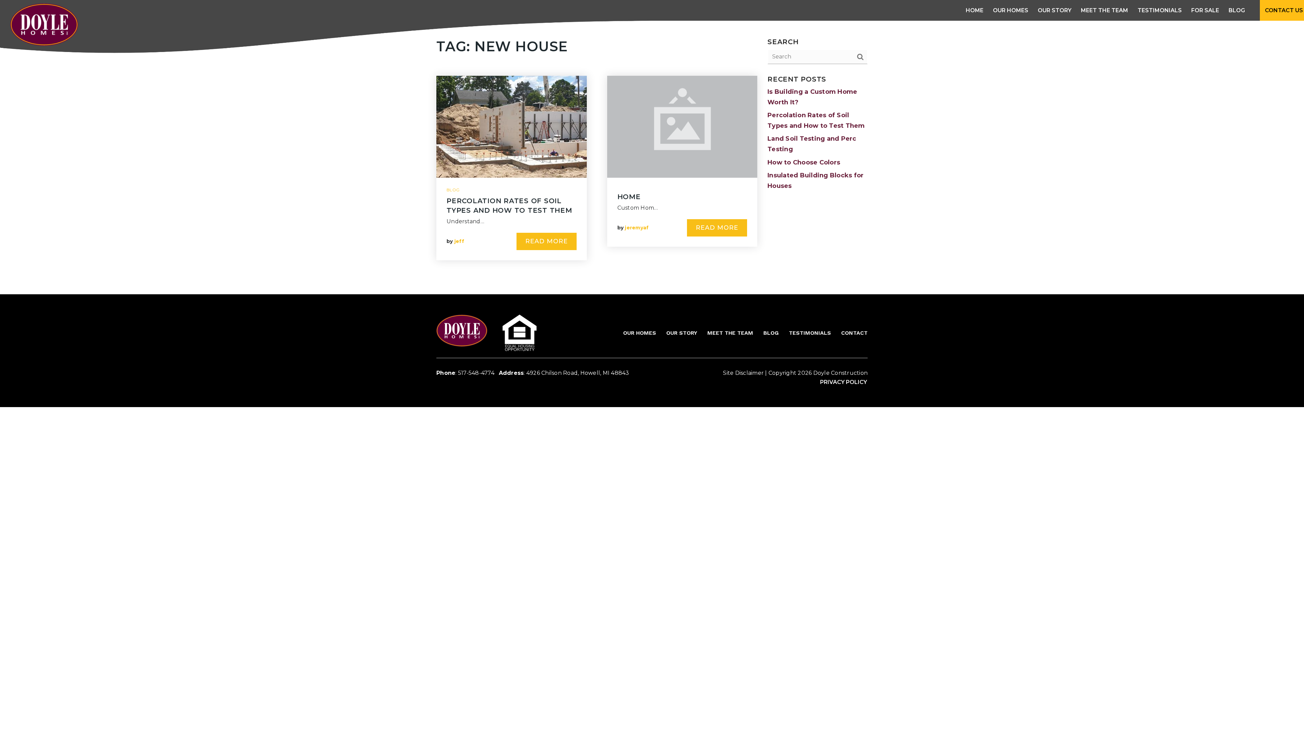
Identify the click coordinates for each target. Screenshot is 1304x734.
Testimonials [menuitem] (1160, 10)
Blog (453, 189)
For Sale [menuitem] (1205, 10)
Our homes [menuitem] (1010, 10)
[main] (652, 157)
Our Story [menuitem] (1054, 10)
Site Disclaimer (743, 373)
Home (629, 197)
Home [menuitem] (974, 10)
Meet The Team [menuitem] (1104, 10)
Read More (546, 241)
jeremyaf (637, 228)
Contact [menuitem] (854, 333)
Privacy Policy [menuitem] (843, 382)
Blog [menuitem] (1237, 10)
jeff (459, 241)
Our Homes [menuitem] (639, 333)
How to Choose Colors (803, 162)
